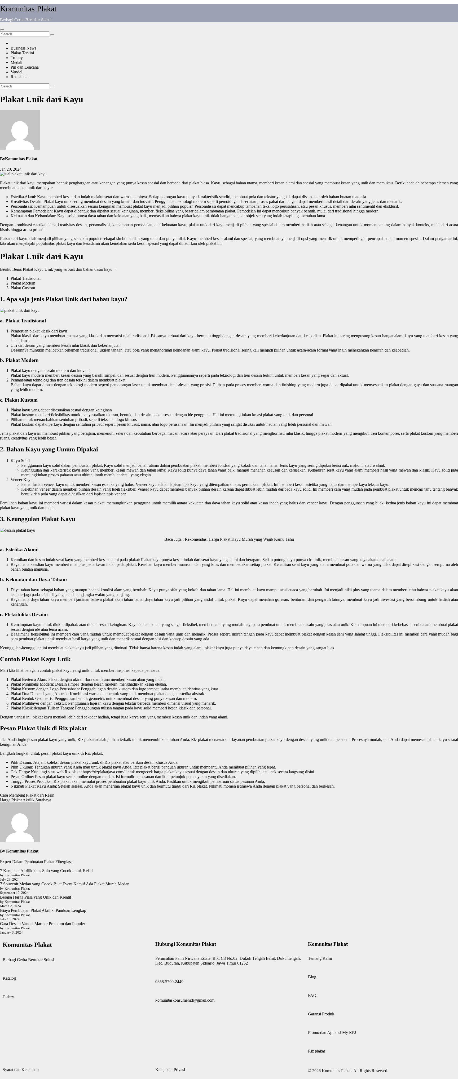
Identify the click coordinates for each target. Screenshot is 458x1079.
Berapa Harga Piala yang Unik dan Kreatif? (36, 897)
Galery (8, 996)
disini (309, 772)
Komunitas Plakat (28, 8)
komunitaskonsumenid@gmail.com (184, 1000)
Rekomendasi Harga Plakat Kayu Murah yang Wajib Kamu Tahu (239, 539)
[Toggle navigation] (2, 30)
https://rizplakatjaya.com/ (103, 772)
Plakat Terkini (22, 53)
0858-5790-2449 (169, 981)
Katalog (9, 978)
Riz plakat (19, 76)
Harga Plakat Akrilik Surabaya (25, 800)
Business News (23, 48)
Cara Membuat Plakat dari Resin (27, 795)
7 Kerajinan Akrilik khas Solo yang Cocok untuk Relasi (46, 870)
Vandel (16, 72)
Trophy (17, 57)
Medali (16, 62)
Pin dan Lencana (25, 67)
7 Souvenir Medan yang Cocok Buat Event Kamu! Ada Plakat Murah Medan (64, 884)
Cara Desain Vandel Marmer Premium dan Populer (42, 923)
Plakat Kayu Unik (38, 269)
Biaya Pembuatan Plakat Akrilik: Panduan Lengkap (43, 910)
